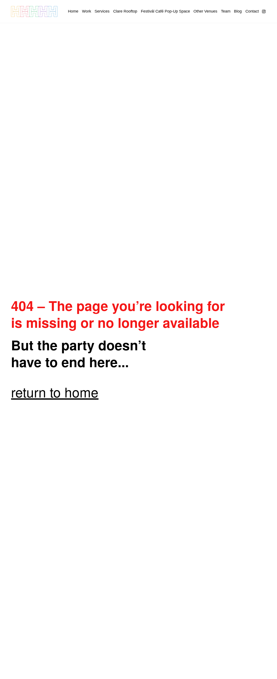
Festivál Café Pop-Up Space (165, 11)
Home (73, 11)
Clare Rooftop (125, 11)
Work (86, 11)
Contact (252, 11)
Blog (238, 11)
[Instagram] (264, 11)
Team (225, 11)
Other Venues (205, 11)
